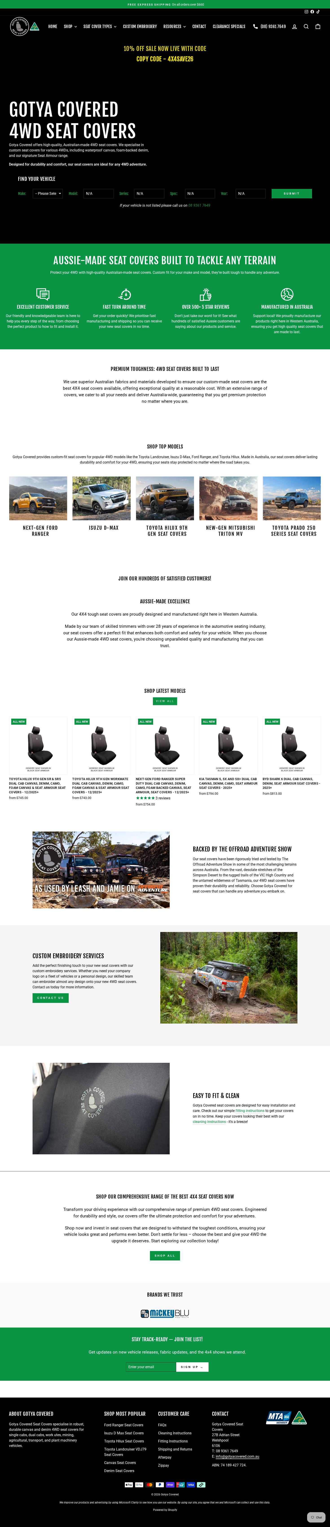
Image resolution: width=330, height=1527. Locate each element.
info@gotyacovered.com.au (237, 1456)
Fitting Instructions (173, 1441)
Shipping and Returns (175, 1449)
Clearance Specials (229, 26)
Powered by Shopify (165, 1510)
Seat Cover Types (98, 26)
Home (52, 26)
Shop (68, 26)
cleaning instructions (209, 1122)
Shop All (165, 1255)
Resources (172, 26)
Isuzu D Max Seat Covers (124, 1433)
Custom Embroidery (140, 26)
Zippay (163, 1465)
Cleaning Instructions (174, 1433)
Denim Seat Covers (119, 1471)
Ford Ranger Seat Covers (123, 1425)
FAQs (162, 1425)
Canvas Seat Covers (120, 1463)
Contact (199, 26)
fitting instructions (249, 1111)
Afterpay (165, 1457)
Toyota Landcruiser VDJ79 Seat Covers (125, 1452)
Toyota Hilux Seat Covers (124, 1441)
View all (165, 701)
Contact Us (50, 998)
